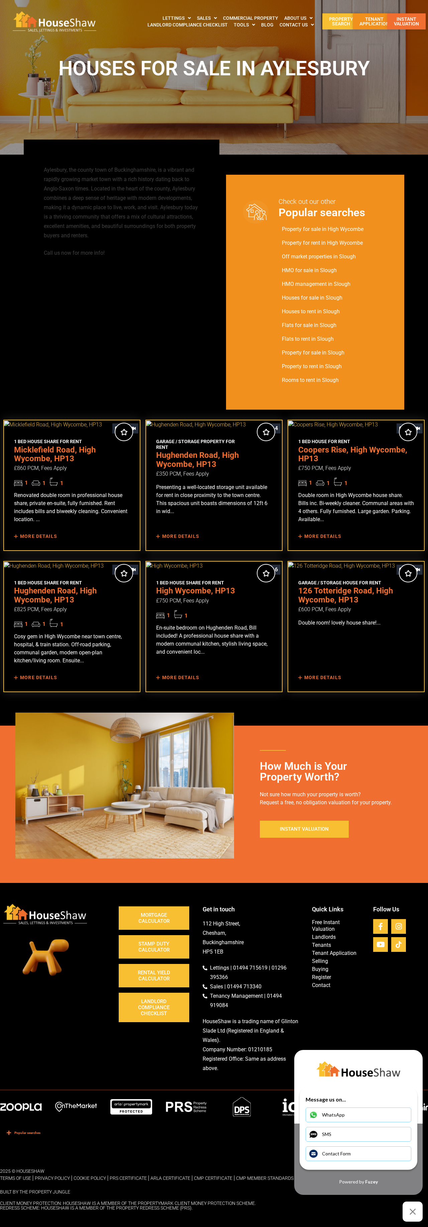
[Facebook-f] (380, 926)
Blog (267, 24)
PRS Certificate (128, 1178)
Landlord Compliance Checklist (187, 24)
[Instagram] (398, 926)
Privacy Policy (52, 1178)
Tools (241, 24)
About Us (295, 18)
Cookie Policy (90, 1178)
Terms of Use (15, 1178)
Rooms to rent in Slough (310, 380)
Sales (204, 18)
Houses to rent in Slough (311, 311)
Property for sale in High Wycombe (322, 229)
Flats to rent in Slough (308, 339)
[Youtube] (380, 944)
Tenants (321, 945)
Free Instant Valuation (326, 925)
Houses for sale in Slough (312, 298)
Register (321, 977)
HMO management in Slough (316, 284)
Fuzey (371, 1181)
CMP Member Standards (265, 1178)
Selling (320, 961)
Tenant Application (334, 953)
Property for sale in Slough (313, 352)
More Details (38, 536)
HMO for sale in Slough (309, 270)
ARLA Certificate (170, 1178)
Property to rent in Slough (312, 366)
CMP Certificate (213, 1178)
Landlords (324, 937)
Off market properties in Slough (319, 256)
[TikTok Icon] (398, 944)
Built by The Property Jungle (35, 1192)
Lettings (174, 18)
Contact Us (294, 24)
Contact (321, 985)
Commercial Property (250, 18)
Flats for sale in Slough (309, 325)
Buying (320, 969)
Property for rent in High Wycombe (322, 243)
